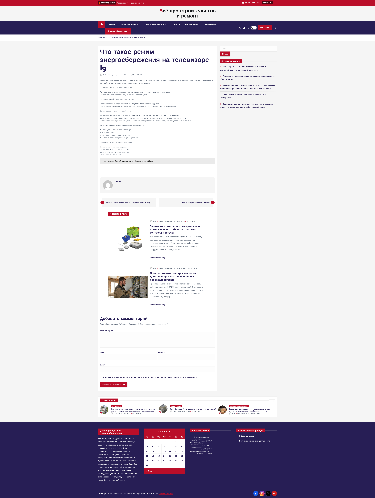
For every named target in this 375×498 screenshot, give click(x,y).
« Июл (149, 471)
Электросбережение (117, 31)
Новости (176, 24)
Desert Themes (166, 493)
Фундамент (210, 24)
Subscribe (264, 27)
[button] (270, 400)
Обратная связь (246, 436)
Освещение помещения (180, 406)
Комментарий (107, 330)
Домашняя (101, 38)
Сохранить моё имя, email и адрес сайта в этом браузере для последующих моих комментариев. (150, 377)
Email (161, 352)
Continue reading (158, 258)
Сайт (102, 365)
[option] (128, 408)
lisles (104, 75)
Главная (111, 24)
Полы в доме (191, 24)
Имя (102, 352)
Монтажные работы (155, 24)
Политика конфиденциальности (254, 441)
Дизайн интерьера (129, 24)
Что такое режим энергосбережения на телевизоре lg (126, 38)
